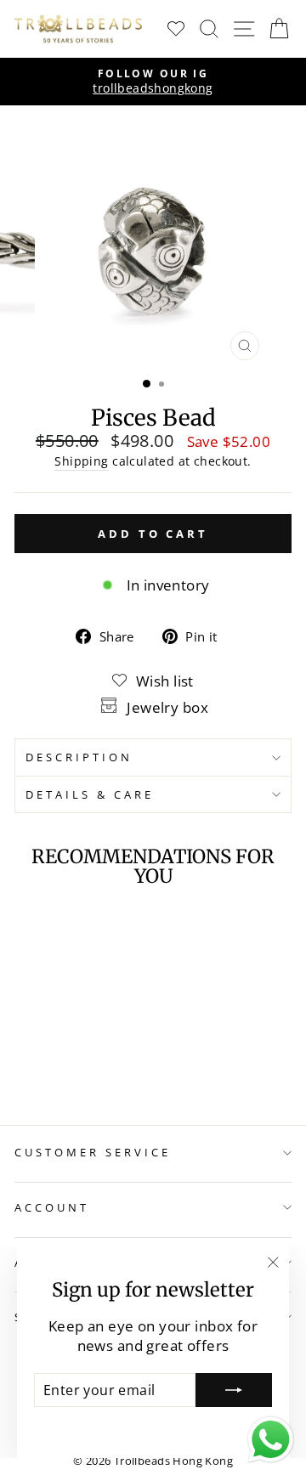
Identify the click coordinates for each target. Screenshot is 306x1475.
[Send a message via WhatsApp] (271, 1440)
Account (51, 1207)
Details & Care (90, 794)
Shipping (81, 461)
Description (79, 757)
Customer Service (92, 1152)
